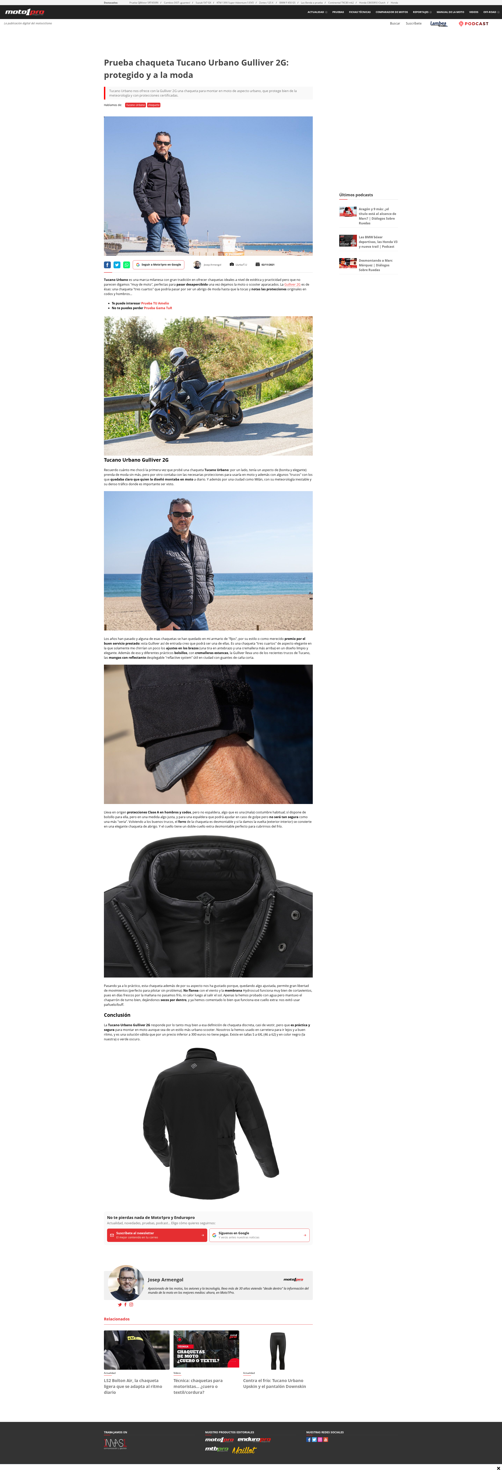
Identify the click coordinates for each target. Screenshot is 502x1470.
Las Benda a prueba (312, 2)
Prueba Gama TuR (158, 308)
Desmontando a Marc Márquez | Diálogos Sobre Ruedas (376, 265)
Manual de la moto (450, 12)
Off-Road (489, 12)
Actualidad (316, 12)
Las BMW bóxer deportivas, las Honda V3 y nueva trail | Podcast (378, 242)
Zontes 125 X (266, 2)
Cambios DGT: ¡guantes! (177, 2)
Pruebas (338, 12)
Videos (473, 12)
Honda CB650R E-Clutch (372, 2)
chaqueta (153, 105)
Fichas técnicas (360, 12)
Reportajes (420, 12)
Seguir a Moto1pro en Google (161, 264)
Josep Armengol (165, 1280)
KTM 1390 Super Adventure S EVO (235, 2)
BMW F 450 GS (287, 2)
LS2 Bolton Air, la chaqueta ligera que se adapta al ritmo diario (133, 1386)
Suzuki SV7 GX (203, 2)
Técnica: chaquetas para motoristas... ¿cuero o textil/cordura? (198, 1386)
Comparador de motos (392, 12)
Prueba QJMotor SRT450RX (143, 2)
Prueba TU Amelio (155, 303)
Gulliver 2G (292, 284)
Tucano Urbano (135, 105)
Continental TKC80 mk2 (341, 2)
